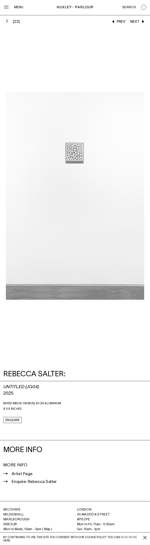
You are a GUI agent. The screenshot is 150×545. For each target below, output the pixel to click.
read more (129, 537)
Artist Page (22, 474)
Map (47, 529)
